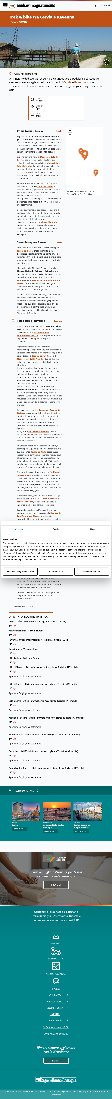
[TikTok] (109, 5)
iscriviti (56, 1060)
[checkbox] (23, 73)
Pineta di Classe (25, 251)
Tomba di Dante (38, 452)
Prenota (56, 884)
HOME (13, 22)
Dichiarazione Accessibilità (56, 1027)
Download (56, 943)
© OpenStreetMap (85, 194)
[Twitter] (102, 5)
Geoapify (88, 191)
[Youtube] (105, 5)
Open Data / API (56, 958)
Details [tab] (56, 529)
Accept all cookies (91, 571)
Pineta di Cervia (49, 222)
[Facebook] (96, 5)
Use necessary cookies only (20, 571)
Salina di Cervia (45, 186)
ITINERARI (23, 22)
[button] (96, 173)
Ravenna (80, 82)
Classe (59, 242)
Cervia (67, 82)
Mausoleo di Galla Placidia (30, 359)
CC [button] (106, 62)
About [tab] (93, 529)
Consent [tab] (19, 529)
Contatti (56, 988)
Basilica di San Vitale (42, 356)
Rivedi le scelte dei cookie (56, 1033)
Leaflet (71, 191)
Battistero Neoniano (38, 431)
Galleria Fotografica (56, 973)
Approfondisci (50, 831)
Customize (54, 571)
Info (14, 625)
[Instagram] (99, 5)
